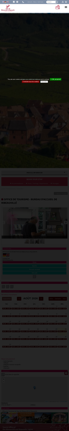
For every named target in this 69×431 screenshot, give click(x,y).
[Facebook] (14, 2)
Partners (40, 2)
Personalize (44, 81)
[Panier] (66, 2)
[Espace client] (63, 2)
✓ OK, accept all (56, 79)
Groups (29, 2)
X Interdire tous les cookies (31, 81)
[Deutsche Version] (5, 2)
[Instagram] (17, 2)
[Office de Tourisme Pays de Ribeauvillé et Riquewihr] (8, 11)
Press (35, 2)
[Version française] (3, 2)
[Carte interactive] (57, 8)
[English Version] (8, 2)
